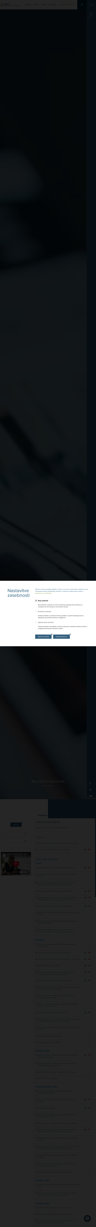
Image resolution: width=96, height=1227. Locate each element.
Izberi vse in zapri (43, 637)
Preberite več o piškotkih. (43, 593)
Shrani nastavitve (61, 637)
